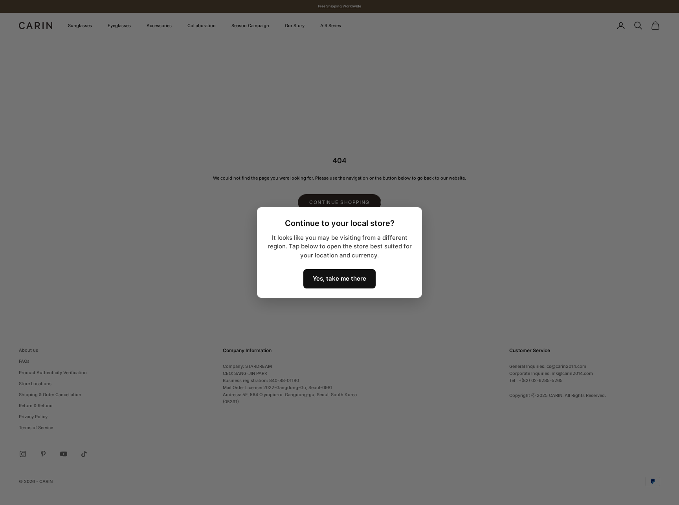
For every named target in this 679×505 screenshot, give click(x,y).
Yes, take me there (339, 278)
